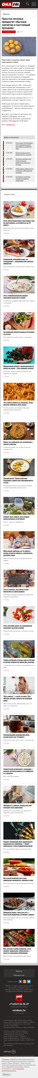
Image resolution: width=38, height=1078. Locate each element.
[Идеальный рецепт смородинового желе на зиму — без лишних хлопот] (19, 363)
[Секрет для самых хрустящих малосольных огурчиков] (19, 514)
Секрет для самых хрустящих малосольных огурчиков (16, 518)
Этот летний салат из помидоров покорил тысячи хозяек (17, 627)
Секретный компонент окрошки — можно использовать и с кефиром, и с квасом (18, 771)
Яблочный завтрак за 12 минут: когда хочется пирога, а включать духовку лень (18, 553)
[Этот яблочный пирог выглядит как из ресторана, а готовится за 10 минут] (19, 218)
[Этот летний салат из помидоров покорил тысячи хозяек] (19, 623)
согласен (6, 1059)
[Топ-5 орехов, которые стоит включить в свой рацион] (19, 587)
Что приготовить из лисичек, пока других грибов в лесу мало (18, 403)
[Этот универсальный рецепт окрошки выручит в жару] (19, 293)
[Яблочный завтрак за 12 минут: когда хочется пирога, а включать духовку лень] (19, 548)
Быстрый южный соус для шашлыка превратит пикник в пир (18, 879)
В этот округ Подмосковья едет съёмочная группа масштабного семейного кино (24, 145)
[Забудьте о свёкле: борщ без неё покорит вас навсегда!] (19, 803)
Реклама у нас (19, 975)
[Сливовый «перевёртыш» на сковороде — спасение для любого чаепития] (19, 256)
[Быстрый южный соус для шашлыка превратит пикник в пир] (19, 875)
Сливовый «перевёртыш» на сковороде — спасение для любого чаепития (18, 261)
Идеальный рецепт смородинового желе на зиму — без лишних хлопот (18, 367)
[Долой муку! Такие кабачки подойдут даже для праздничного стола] (19, 476)
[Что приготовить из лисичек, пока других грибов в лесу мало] (19, 400)
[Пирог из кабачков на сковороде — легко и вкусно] (19, 439)
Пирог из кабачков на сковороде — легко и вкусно (18, 443)
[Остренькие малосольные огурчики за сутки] (19, 329)
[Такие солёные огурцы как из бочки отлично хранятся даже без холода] (19, 657)
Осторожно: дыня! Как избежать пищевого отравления (23, 178)
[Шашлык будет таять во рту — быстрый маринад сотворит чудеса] (19, 910)
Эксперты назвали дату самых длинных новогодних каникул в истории (23, 161)
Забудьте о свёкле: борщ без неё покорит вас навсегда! (17, 806)
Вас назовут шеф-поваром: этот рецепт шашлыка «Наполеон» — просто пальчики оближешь (17, 951)
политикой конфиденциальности (13, 1069)
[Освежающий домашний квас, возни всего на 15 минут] (19, 732)
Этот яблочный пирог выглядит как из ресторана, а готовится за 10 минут (19, 223)
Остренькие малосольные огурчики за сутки (18, 333)
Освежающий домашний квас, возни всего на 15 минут (16, 736)
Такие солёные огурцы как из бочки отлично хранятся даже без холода (19, 661)
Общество (6, 14)
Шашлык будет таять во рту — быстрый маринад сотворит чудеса (18, 913)
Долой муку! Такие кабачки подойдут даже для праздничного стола (18, 480)
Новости (19, 971)
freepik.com (11, 125)
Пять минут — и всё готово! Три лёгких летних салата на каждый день (17, 698)
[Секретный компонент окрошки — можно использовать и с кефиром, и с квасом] (19, 766)
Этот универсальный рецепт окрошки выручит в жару (15, 296)
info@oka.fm (19, 1010)
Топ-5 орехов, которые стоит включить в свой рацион (16, 590)
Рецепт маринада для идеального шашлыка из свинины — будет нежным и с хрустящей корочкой (18, 844)
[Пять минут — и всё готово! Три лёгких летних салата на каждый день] (19, 694)
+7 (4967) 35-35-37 (19, 1003)
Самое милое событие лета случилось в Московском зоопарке (24, 170)
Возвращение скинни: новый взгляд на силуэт (24, 154)
